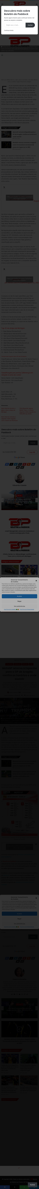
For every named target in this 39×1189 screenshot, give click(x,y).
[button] (36, 581)
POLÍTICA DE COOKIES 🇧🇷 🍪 (11, 609)
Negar (19, 601)
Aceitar (19, 596)
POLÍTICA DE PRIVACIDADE (27, 609)
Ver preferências (19, 606)
